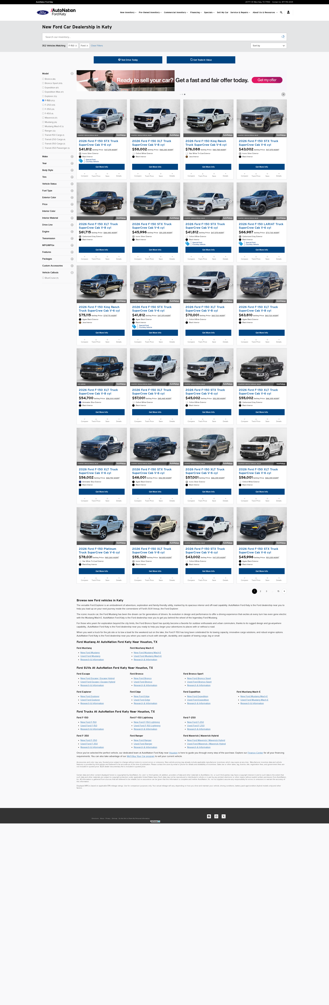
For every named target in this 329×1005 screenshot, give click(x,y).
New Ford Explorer (89, 696)
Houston (173, 752)
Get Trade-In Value (202, 60)
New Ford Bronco (143, 678)
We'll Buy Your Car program (140, 756)
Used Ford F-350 (89, 743)
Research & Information (92, 659)
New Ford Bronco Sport (199, 678)
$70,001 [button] (205, 315)
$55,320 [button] (152, 557)
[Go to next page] (284, 591)
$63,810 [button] (259, 315)
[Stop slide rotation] (283, 94)
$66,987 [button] (259, 232)
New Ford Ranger (143, 740)
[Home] (42, 12)
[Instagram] (217, 817)
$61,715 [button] (98, 232)
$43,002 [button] (259, 149)
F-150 (71, 45)
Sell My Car (222, 12)
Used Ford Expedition (198, 700)
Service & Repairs (239, 12)
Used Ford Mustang (90, 656)
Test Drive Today (129, 60)
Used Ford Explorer (90, 700)
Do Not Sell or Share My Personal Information (134, 818)
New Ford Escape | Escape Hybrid (97, 678)
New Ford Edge (141, 696)
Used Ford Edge (142, 700)
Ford (83, 45)
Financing (195, 12)
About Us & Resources (264, 12)
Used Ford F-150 (88, 725)
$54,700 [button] (99, 398)
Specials (208, 12)
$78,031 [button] (99, 557)
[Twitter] (224, 817)
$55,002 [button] (259, 398)
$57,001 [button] (152, 398)
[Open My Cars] (288, 12)
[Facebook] (209, 817)
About (102, 818)
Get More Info (102, 167)
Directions (95, 818)
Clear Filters (97, 45)
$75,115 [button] (98, 315)
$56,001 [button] (259, 477)
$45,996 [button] (152, 232)
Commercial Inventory (175, 12)
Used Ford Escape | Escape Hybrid (97, 682)
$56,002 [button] (99, 477)
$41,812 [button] (98, 149)
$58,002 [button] (152, 149)
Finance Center (255, 752)
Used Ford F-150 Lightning (147, 725)
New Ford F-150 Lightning (147, 722)
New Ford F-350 (88, 740)
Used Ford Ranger (143, 743)
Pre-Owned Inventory (149, 12)
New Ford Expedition (197, 696)
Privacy (108, 818)
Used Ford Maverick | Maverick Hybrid (206, 743)
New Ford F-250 (195, 722)
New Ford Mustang (90, 652)
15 (278, 591)
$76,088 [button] (205, 149)
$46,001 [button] (152, 477)
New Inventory (127, 12)
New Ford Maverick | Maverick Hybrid (206, 740)
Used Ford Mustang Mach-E (148, 656)
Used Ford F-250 (195, 725)
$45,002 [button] (205, 398)
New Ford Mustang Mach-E (147, 652)
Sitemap (114, 818)
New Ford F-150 (88, 722)
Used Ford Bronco (143, 682)
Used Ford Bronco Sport (199, 682)
